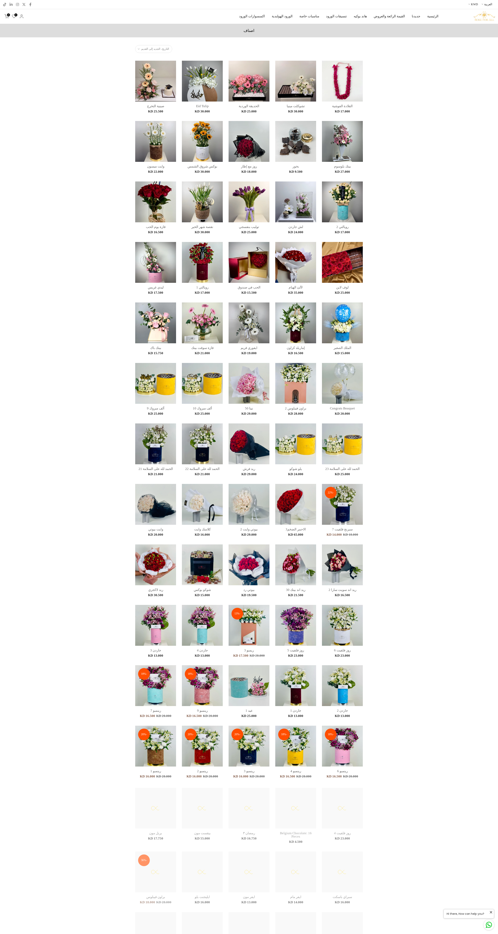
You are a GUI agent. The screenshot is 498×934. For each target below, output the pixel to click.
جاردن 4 (202, 650)
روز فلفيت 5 (295, 650)
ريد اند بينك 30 (295, 590)
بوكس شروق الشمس (202, 166)
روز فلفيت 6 (342, 650)
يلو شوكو (295, 469)
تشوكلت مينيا (296, 106)
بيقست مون (202, 831)
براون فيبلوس (155, 895)
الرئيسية (432, 16)
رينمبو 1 (155, 771)
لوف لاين (342, 287)
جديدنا (416, 16)
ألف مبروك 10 (202, 408)
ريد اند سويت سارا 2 (342, 590)
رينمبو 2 (202, 771)
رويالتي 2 (342, 227)
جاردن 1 (295, 710)
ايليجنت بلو (202, 895)
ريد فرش (249, 469)
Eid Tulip (202, 106)
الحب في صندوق (249, 287)
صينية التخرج (155, 106)
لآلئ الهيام (296, 287)
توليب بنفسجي (249, 227)
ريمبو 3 (249, 650)
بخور (296, 166)
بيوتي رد (249, 590)
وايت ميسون (155, 166)
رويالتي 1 (202, 287)
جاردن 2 (342, 710)
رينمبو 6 (342, 771)
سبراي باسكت (342, 895)
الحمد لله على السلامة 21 (156, 469)
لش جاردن (295, 227)
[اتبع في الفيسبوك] (30, 4)
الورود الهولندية (282, 16)
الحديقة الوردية (249, 106)
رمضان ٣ (249, 831)
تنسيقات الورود (336, 16)
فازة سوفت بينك (202, 348)
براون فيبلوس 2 (295, 408)
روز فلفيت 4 (342, 831)
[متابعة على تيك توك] (4, 4)
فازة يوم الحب (156, 227)
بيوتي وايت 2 (249, 529)
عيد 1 (249, 710)
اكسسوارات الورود (252, 16)
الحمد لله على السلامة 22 (202, 469)
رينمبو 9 (202, 710)
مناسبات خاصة (309, 16)
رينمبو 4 (295, 771)
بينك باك (155, 348)
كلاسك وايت (202, 529)
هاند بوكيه (360, 16)
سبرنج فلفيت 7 (342, 529)
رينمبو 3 (249, 771)
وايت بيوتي (155, 529)
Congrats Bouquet (342, 408)
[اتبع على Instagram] (17, 4)
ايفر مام (295, 895)
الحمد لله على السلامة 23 (342, 469)
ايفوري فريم (249, 348)
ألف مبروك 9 (155, 408)
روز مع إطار (249, 166)
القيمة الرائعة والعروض (389, 16)
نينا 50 (249, 408)
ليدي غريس (156, 287)
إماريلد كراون (296, 348)
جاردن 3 (155, 650)
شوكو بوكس (202, 590)
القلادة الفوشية (342, 106)
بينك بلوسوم (342, 166)
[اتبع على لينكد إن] (11, 4)
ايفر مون (249, 895)
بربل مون (155, 831)
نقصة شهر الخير (202, 227)
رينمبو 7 (155, 710)
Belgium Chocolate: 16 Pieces (296, 833)
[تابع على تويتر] (24, 4)
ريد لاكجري (155, 590)
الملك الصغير (342, 348)
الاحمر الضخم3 (296, 529)
